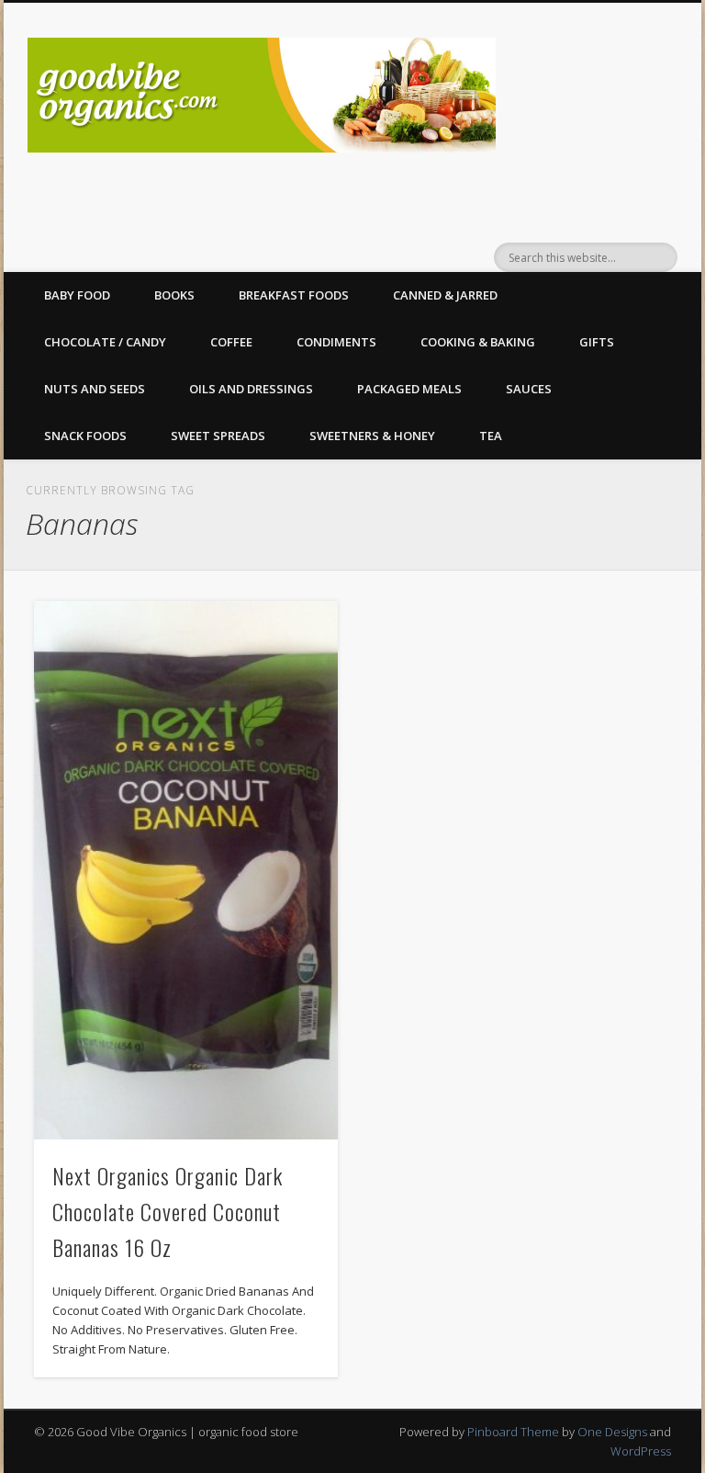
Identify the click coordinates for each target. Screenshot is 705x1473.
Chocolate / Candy (105, 342)
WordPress (640, 1451)
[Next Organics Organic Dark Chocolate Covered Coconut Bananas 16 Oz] (186, 870)
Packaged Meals (409, 388)
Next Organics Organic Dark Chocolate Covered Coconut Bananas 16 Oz (167, 1211)
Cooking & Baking (477, 342)
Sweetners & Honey (372, 435)
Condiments (336, 342)
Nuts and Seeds (94, 388)
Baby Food (77, 295)
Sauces (529, 388)
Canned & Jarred (445, 295)
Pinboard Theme (513, 1431)
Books (174, 295)
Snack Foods (85, 435)
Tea (490, 435)
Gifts (596, 342)
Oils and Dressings (251, 388)
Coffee (231, 342)
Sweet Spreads (218, 435)
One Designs (612, 1431)
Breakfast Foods (294, 295)
